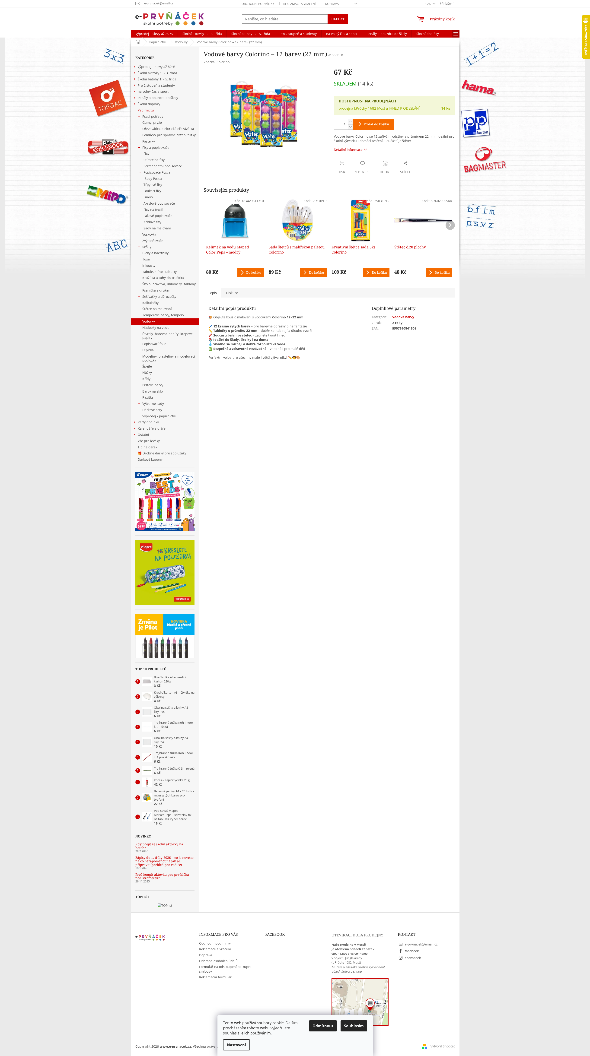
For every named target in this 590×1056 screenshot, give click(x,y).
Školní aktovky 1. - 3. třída (157, 73)
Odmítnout (323, 1025)
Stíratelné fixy (154, 160)
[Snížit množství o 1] (350, 127)
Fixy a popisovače (155, 147)
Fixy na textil (153, 209)
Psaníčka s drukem (156, 290)
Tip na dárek (147, 447)
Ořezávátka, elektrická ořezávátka (168, 129)
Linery (148, 197)
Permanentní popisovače (163, 166)
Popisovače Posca (157, 172)
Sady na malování (157, 228)
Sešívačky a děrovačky (159, 296)
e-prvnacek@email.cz (421, 944)
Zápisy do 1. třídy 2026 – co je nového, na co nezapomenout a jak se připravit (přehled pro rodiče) (165, 861)
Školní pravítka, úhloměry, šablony (169, 284)
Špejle (147, 366)
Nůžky (147, 372)
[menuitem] (154, 34)
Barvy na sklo (152, 391)
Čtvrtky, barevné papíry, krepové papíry (167, 336)
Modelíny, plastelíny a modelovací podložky (168, 358)
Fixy (146, 153)
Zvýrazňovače (152, 240)
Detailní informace (348, 149)
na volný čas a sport (153, 91)
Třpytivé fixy (153, 184)
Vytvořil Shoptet (443, 1046)
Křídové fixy (152, 222)
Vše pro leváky (149, 441)
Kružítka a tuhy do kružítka (163, 278)
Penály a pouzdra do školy (158, 97)
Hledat (337, 19)
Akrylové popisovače (159, 203)
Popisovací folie (154, 344)
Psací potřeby (152, 116)
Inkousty (148, 265)
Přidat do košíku (376, 124)
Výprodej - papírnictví (159, 416)
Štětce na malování (157, 309)
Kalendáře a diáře (152, 428)
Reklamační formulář (215, 977)
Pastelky (148, 141)
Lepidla (148, 350)
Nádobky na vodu (155, 327)
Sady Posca (153, 178)
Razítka (147, 397)
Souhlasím (354, 1025)
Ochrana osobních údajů (218, 961)
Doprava (332, 4)
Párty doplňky (148, 422)
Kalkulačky (150, 303)
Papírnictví (146, 110)
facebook (412, 951)
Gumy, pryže (152, 122)
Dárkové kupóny (150, 459)
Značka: (217, 62)
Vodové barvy (403, 317)
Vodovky (148, 321)
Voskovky (149, 234)
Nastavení (236, 1044)
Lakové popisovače (158, 215)
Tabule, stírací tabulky (159, 272)
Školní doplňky (149, 104)
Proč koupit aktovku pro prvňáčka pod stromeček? (162, 876)
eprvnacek (413, 958)
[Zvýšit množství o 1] (350, 121)
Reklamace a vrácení (299, 4)
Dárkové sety (152, 410)
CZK (428, 4)
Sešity (146, 246)
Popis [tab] (212, 293)
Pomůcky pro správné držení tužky (169, 135)
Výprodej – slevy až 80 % (156, 66)
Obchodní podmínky (258, 4)
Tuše (146, 259)
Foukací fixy (152, 191)
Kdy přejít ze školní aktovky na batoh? (159, 846)
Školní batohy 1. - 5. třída (157, 79)
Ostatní (143, 434)
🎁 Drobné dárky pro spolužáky (162, 453)
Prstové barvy (152, 385)
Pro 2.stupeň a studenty (156, 85)
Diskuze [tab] (232, 293)
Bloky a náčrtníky (155, 253)
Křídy (146, 379)
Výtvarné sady (153, 403)
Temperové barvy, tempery (163, 315)
